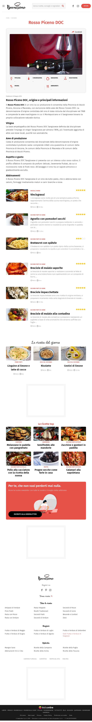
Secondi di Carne (69, 611)
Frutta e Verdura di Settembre (74, 630)
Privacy (39, 715)
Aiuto (70, 715)
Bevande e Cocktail (70, 614)
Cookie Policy (48, 715)
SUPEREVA (46, 712)
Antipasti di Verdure (12, 608)
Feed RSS (65, 659)
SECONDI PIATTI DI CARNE (37, 215)
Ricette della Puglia (70, 648)
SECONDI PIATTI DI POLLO (18, 467)
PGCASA (40, 710)
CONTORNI (18, 442)
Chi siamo (23, 715)
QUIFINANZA (77, 710)
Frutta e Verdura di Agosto (44, 634)
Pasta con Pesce (11, 614)
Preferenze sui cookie (60, 715)
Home (7, 18)
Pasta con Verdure (12, 618)
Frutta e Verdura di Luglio (43, 630)
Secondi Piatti (39, 614)
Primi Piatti (9, 611)
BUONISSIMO (86, 710)
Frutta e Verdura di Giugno (15, 634)
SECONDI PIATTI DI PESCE (73, 442)
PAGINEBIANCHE (48, 710)
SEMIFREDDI (45, 442)
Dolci (65, 618)
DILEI (64, 710)
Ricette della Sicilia (41, 651)
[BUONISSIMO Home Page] (16, 6)
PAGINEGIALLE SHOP (30, 710)
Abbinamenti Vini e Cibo (14, 651)
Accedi (86, 6)
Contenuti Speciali (30, 659)
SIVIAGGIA (70, 710)
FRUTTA (46, 467)
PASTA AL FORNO (35, 191)
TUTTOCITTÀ (58, 710)
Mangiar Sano (10, 648)
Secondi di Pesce (69, 608)
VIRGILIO (10, 710)
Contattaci (43, 659)
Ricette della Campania (43, 648)
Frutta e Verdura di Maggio (15, 630)
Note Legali (31, 715)
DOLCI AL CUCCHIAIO (46, 362)
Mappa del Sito (55, 659)
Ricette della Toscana (71, 651)
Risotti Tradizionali (41, 611)
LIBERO (4, 710)
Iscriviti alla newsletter (25, 514)
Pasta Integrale (39, 608)
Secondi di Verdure (41, 618)
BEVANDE (14, 18)
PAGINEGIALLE (18, 710)
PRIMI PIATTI (18, 362)
